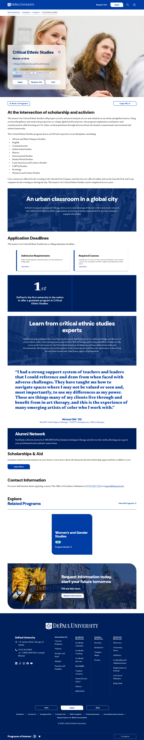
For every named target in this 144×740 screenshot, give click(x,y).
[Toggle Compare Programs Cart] (72, 736)
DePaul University (14, 12)
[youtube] (31, 663)
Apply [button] (20, 82)
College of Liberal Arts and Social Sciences (31, 64)
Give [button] (98, 707)
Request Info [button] (36, 82)
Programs (36, 12)
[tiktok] (20, 663)
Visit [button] (53, 82)
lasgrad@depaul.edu (114, 486)
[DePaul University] (24, 4)
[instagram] (24, 663)
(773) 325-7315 (93, 486)
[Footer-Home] (72, 626)
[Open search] (128, 5)
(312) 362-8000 (25, 650)
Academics (26, 12)
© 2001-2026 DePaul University (72, 724)
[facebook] (28, 663)
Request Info (101, 4)
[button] (19, 103)
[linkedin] (16, 663)
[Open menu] (134, 5)
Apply (116, 4)
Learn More (19, 466)
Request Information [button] (73, 595)
